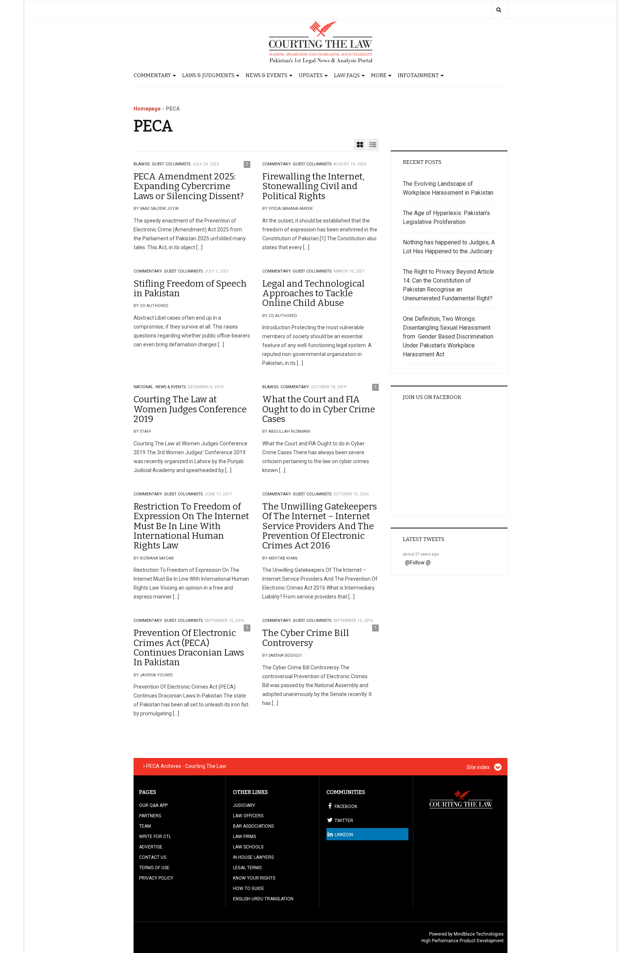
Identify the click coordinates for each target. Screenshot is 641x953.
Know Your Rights (254, 878)
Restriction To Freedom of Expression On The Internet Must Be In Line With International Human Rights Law (191, 526)
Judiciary (244, 805)
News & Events (266, 75)
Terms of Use (154, 867)
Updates (311, 75)
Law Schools (248, 847)
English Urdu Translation (263, 898)
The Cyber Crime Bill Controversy (305, 638)
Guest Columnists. (171, 164)
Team (145, 826)
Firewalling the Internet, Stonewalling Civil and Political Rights (313, 186)
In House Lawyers (253, 857)
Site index (479, 767)
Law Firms (244, 836)
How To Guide (248, 888)
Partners (150, 815)
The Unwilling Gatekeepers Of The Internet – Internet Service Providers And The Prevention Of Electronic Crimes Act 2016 (319, 526)
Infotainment (418, 75)
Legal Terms (247, 867)
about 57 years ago (421, 554)
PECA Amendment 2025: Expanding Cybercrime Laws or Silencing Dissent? (189, 186)
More (379, 75)
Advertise (150, 847)
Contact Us (152, 857)
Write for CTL (155, 836)
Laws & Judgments (208, 75)
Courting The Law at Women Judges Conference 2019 (190, 409)
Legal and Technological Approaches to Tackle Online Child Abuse (313, 293)
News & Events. (171, 387)
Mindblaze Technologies (479, 934)
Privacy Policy (156, 878)
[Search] (498, 9)
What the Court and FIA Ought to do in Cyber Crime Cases (318, 409)
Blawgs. (142, 164)
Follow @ (420, 562)
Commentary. (277, 164)
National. (144, 387)
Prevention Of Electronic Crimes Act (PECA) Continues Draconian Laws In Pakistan (189, 647)
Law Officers (248, 815)
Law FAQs (347, 75)
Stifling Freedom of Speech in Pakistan (190, 288)
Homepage (147, 109)
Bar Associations (253, 826)
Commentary (152, 75)
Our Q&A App (153, 805)
